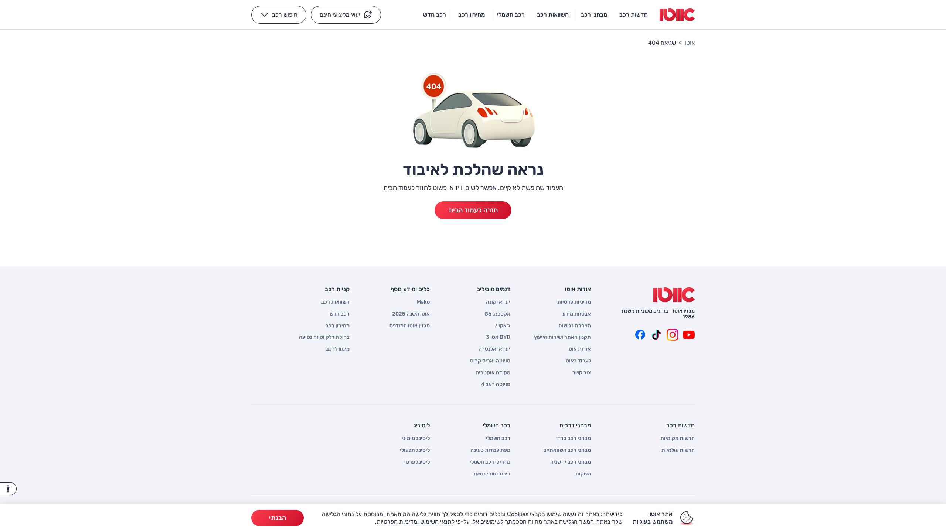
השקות (583, 474)
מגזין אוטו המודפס (409, 326)
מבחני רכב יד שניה (570, 462)
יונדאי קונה (498, 302)
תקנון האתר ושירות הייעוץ (562, 337)
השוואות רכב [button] (553, 14)
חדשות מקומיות (677, 438)
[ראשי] (674, 294)
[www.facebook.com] (640, 335)
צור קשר (581, 373)
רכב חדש (340, 314)
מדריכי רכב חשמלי (490, 462)
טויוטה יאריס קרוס (490, 361)
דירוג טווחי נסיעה (491, 474)
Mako (423, 302)
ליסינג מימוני (416, 438)
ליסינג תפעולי (415, 450)
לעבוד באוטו (577, 361)
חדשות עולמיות (678, 450)
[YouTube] (689, 335)
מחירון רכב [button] (471, 14)
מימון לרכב (338, 349)
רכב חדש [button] (434, 14)
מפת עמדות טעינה (490, 450)
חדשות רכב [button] (633, 14)
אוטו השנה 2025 (411, 314)
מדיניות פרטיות (574, 302)
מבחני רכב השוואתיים (567, 450)
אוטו (690, 42)
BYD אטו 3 (498, 337)
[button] (346, 15)
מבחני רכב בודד (573, 438)
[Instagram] (672, 335)
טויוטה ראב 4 (495, 385)
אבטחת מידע (576, 314)
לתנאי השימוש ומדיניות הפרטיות (416, 521)
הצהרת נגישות (574, 326)
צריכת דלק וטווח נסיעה (324, 337)
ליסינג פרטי (417, 462)
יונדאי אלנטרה (494, 349)
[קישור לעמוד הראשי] (677, 15)
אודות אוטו (579, 349)
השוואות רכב (335, 302)
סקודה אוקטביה (493, 373)
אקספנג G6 (497, 314)
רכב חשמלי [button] (511, 14)
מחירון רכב (338, 326)
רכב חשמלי (498, 438)
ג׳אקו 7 (502, 326)
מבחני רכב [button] (594, 14)
